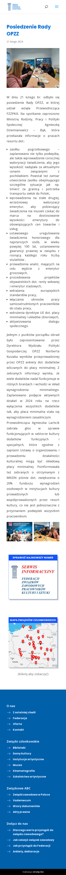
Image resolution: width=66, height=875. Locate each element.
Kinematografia (24, 771)
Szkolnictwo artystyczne (29, 776)
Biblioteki (19, 748)
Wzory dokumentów (26, 806)
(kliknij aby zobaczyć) (33, 674)
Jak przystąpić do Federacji (31, 845)
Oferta (17, 724)
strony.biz (38, 871)
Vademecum (22, 800)
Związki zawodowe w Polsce (31, 794)
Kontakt (18, 730)
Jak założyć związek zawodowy (33, 840)
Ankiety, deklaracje (26, 851)
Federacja (20, 718)
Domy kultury (22, 753)
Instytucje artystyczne (28, 759)
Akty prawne (21, 812)
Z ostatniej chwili (24, 712)
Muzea (17, 765)
